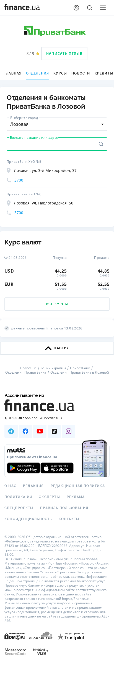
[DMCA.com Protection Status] (14, 636)
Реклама (76, 497)
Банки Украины (53, 368)
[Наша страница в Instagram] (68, 431)
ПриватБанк (80, 368)
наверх (61, 348)
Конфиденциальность (28, 519)
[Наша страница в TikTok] (54, 431)
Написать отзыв (64, 53)
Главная (13, 73)
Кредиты (104, 73)
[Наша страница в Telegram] (11, 431)
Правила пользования (64, 508)
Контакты (69, 519)
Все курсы (57, 304)
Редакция (33, 486)
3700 (18, 180)
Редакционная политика (78, 486)
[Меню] (103, 7)
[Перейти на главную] (22, 7)
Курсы (60, 73)
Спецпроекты (18, 508)
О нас (10, 486)
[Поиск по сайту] (89, 7)
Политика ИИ (18, 497)
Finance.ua (28, 368)
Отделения (37, 73)
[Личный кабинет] (76, 7)
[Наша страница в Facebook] (25, 431)
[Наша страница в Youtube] (39, 431)
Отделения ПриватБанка (25, 372)
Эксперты (49, 497)
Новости (80, 73)
